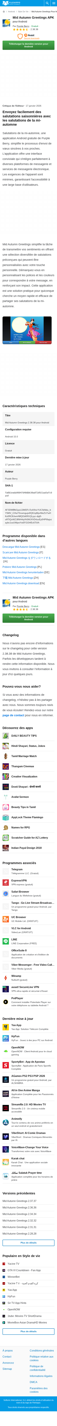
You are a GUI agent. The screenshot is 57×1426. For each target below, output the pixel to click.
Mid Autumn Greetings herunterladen (23, 572)
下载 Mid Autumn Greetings (18, 577)
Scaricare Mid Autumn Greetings (21, 552)
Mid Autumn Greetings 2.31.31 (19, 1227)
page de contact (13, 715)
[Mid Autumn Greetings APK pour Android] (6, 23)
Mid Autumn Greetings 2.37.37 (19, 1201)
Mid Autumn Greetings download (21, 583)
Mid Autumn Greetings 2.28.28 (19, 1233)
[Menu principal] (54, 3)
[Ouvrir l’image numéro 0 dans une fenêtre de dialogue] (27, 330)
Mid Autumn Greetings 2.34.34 (19, 1214)
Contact (7, 1356)
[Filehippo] (11, 3)
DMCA (33, 1382)
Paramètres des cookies (39, 1390)
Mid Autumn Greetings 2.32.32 (19, 1220)
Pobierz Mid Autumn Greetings (20, 567)
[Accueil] (4, 11)
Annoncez (8, 1362)
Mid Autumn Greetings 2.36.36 (19, 1207)
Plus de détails (29, 1242)
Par (21, 26)
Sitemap (7, 1369)
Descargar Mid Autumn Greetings (21, 547)
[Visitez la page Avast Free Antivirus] (28, 36)
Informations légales (41, 1376)
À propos (8, 1350)
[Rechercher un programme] (47, 3)
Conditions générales (42, 1350)
